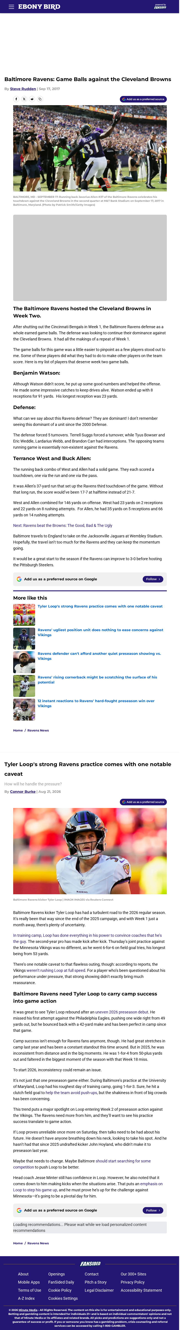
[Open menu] (11, 6)
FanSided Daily (61, 1282)
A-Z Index (26, 1298)
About (23, 1274)
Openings (56, 1274)
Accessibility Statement (141, 1290)
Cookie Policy (60, 1290)
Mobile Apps (29, 1282)
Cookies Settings (63, 1298)
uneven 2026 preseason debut (121, 1012)
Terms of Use (29, 1290)
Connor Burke (23, 792)
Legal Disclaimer (99, 1290)
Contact (92, 1274)
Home (18, 730)
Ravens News (38, 730)
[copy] (40, 99)
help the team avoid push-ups (71, 1092)
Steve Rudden (23, 89)
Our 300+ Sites (133, 1274)
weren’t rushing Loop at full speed (56, 970)
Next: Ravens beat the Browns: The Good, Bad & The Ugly (62, 525)
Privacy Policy (133, 1282)
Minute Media (28, 1310)
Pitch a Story (96, 1282)
